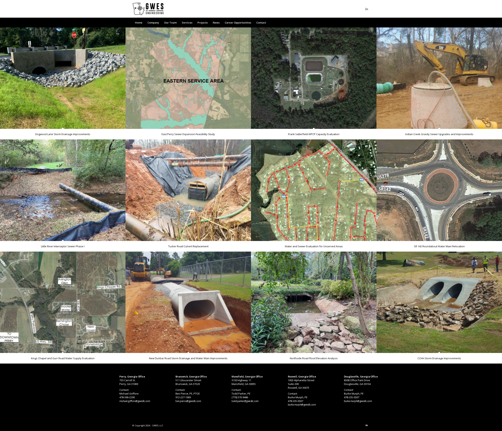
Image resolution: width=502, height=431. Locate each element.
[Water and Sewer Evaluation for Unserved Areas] (313, 190)
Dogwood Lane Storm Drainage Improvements (62, 134)
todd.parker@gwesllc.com (245, 401)
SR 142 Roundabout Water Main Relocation (439, 246)
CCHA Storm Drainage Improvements (439, 358)
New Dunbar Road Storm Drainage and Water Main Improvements (188, 358)
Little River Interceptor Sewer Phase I (63, 246)
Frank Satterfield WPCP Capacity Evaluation (313, 134)
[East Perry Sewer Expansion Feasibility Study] (188, 78)
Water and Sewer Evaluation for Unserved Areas (314, 246)
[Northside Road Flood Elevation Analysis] (313, 302)
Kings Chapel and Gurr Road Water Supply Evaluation (63, 358)
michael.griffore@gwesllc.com (134, 401)
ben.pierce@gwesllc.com (188, 401)
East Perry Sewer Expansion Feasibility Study (188, 134)
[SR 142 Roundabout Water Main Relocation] (439, 190)
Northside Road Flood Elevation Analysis (314, 358)
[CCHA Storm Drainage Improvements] (439, 302)
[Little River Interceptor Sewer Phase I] (63, 190)
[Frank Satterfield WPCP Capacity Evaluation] (313, 78)
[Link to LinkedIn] (367, 9)
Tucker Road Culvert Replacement (188, 246)
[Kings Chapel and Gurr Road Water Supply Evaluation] (63, 302)
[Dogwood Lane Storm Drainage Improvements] (63, 78)
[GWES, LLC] (148, 9)
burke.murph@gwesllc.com (302, 404)
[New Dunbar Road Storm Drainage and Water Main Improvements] (188, 302)
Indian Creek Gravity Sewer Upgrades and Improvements (439, 134)
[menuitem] (138, 22)
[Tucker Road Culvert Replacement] (188, 190)
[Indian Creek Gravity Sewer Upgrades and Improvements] (439, 78)
